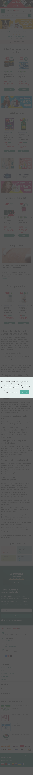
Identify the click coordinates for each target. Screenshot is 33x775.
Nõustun (24, 392)
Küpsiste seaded (11, 392)
